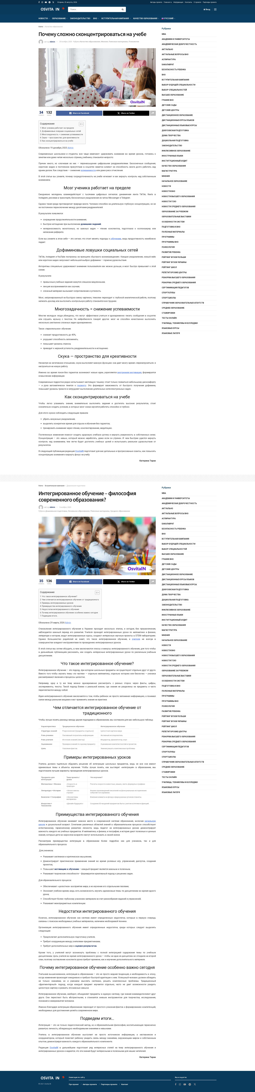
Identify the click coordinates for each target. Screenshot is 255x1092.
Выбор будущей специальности (178, 85)
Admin (52, 42)
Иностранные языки (172, 156)
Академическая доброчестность (179, 44)
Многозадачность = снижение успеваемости (62, 134)
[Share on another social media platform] (153, 113)
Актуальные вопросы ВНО (175, 54)
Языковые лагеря (171, 333)
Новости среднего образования (178, 206)
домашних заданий (91, 224)
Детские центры (170, 110)
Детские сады (169, 105)
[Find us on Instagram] (42, 2)
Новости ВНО (168, 191)
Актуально (167, 49)
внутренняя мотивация (129, 372)
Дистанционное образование (177, 115)
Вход (207, 9)
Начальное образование (174, 181)
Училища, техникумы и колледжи (180, 323)
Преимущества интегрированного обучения (62, 606)
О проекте (197, 2)
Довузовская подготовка (175, 130)
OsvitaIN (79, 451)
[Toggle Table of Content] (80, 124)
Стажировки (168, 313)
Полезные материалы (118, 42)
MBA (164, 34)
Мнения (104, 42)
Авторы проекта (156, 2)
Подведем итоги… (50, 616)
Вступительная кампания (115, 18)
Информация (178, 2)
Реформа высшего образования (178, 277)
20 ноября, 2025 (65, 42)
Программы (168, 237)
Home (41, 27)
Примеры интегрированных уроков (57, 603)
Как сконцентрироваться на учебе (57, 141)
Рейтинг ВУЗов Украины (174, 262)
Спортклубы (168, 293)
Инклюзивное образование (176, 151)
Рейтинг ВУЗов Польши (174, 257)
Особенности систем (173, 222)
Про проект (74, 1084)
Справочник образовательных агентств (183, 303)
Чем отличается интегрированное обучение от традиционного (70, 600)
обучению (115, 238)
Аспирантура (169, 59)
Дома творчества (171, 135)
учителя (136, 639)
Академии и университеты (176, 39)
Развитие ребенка (171, 252)
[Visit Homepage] (51, 9)
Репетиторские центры (174, 272)
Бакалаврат (168, 64)
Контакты (188, 2)
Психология (134, 42)
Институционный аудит (174, 161)
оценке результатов (86, 946)
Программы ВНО (170, 242)
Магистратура (169, 171)
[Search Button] (123, 9)
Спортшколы (169, 298)
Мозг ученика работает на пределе (58, 128)
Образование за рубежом (175, 211)
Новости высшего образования (178, 196)
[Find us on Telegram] (49, 2)
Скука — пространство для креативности (60, 138)
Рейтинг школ (169, 267)
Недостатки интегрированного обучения (60, 609)
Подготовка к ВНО (171, 227)
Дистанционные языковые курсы (179, 125)
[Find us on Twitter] (53, 2)
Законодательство (80, 18)
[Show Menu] (215, 9)
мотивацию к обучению (66, 869)
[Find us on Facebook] (39, 2)
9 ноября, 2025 (65, 507)
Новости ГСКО (169, 201)
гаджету (81, 385)
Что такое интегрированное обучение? (59, 596)
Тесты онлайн (169, 318)
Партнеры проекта (209, 2)
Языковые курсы (170, 328)
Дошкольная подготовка (175, 140)
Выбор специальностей (174, 90)
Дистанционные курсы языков (178, 120)
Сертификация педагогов (175, 288)
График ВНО (168, 100)
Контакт (124, 1084)
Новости (43, 18)
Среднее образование (173, 308)
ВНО (95, 18)
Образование (59, 18)
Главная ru (168, 2)
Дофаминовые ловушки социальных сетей (61, 131)
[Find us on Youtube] (46, 2)
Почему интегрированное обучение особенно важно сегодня (70, 613)
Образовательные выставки (176, 217)
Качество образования (145, 18)
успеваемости (88, 170)
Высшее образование (173, 95)
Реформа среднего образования (179, 282)
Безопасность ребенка (174, 69)
